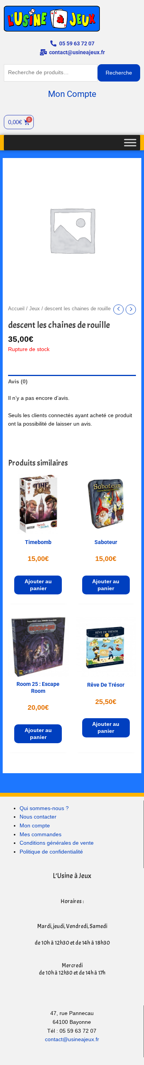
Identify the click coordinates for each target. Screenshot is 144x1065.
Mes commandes (40, 834)
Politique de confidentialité (51, 852)
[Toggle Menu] (130, 142)
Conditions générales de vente (57, 843)
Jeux (34, 308)
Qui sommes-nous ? (44, 808)
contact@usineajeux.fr (72, 1039)
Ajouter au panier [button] (38, 585)
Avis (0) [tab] (18, 381)
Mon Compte (72, 94)
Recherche (119, 73)
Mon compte (35, 826)
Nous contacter (38, 817)
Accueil (16, 308)
